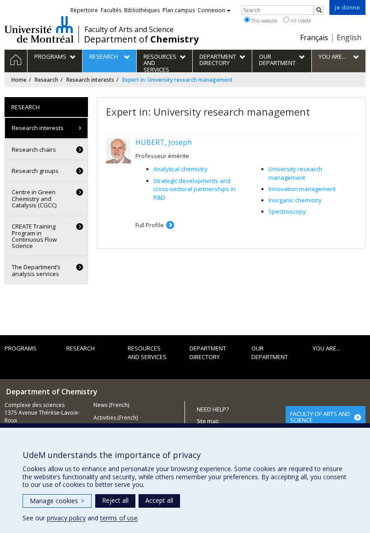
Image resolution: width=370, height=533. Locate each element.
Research (46, 80)
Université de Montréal (39, 29)
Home (19, 80)
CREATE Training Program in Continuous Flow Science (34, 236)
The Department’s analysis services (36, 270)
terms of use (119, 518)
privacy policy (66, 518)
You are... (326, 348)
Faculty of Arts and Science (129, 29)
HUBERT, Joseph (163, 142)
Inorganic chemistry (295, 200)
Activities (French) (115, 417)
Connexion (211, 10)
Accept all (159, 500)
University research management (295, 173)
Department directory (208, 352)
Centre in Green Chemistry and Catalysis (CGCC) (34, 198)
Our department (269, 352)
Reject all (115, 500)
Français (314, 37)
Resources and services (147, 352)
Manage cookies (57, 500)
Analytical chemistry (180, 169)
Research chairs (34, 149)
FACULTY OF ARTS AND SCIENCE (320, 417)
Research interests (90, 80)
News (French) (111, 405)
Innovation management (302, 189)
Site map (208, 421)
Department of (141, 39)
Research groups (35, 171)
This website (263, 20)
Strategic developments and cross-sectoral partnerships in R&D (194, 189)
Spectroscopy (287, 211)
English (349, 37)
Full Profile (149, 225)
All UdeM (300, 20)
